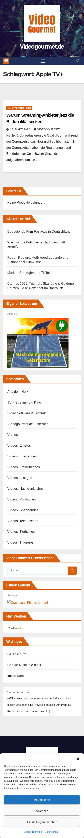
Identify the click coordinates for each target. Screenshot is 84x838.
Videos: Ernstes (19, 445)
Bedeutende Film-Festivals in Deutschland (39, 231)
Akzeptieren (42, 799)
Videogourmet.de (42, 46)
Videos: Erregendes (22, 456)
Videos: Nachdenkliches (25, 488)
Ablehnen (42, 811)
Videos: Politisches (21, 499)
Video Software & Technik (26, 413)
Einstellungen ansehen (42, 822)
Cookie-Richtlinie (33, 831)
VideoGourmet (48, 129)
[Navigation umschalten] (42, 61)
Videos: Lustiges (19, 478)
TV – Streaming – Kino (24, 402)
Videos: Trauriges (20, 542)
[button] (78, 758)
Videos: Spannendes (23, 510)
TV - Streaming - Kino (19, 108)
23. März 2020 (20, 129)
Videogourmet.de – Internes (27, 424)
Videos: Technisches (22, 521)
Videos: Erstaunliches (23, 467)
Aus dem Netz (17, 391)
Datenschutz (52, 831)
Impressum (15, 675)
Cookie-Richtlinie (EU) (24, 665)
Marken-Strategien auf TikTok (29, 273)
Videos (12, 434)
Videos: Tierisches (21, 531)
